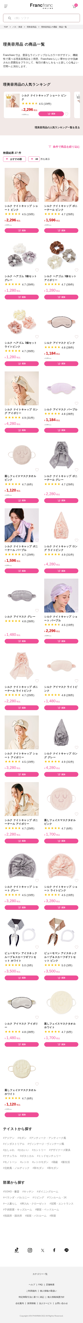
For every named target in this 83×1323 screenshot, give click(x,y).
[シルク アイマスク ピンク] (61, 321)
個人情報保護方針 (55, 1297)
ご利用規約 (31, 1291)
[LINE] (66, 1250)
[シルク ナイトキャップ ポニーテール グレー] (61, 454)
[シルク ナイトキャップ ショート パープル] (61, 595)
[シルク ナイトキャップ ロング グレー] (61, 732)
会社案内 (19, 1303)
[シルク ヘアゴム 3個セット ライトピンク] (22, 321)
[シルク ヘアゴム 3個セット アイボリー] (61, 254)
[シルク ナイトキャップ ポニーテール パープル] (22, 525)
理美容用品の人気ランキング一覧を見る (57, 127)
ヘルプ (32, 1284)
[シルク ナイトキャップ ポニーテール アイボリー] (22, 798)
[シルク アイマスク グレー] (22, 595)
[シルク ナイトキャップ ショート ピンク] (22, 184)
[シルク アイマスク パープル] (61, 388)
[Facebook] (54, 1250)
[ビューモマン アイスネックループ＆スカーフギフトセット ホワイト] (22, 932)
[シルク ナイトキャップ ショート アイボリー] (22, 732)
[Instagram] (30, 1250)
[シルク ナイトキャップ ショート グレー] (22, 865)
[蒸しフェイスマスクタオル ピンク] (22, 454)
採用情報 (31, 1303)
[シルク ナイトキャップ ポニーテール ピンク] (61, 184)
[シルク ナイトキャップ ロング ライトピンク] (61, 525)
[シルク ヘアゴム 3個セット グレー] (22, 254)
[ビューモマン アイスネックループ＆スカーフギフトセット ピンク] (61, 932)
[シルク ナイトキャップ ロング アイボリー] (22, 388)
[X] (43, 1250)
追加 (53, 114)
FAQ (40, 1284)
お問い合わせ (61, 1303)
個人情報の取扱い (48, 1291)
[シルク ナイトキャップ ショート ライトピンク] (61, 865)
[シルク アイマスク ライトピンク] (61, 665)
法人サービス (45, 1303)
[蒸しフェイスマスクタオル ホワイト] (61, 1002)
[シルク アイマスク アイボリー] (22, 1002)
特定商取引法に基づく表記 (31, 1297)
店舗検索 (50, 1284)
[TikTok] (16, 1250)
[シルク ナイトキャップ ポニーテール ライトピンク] (22, 665)
